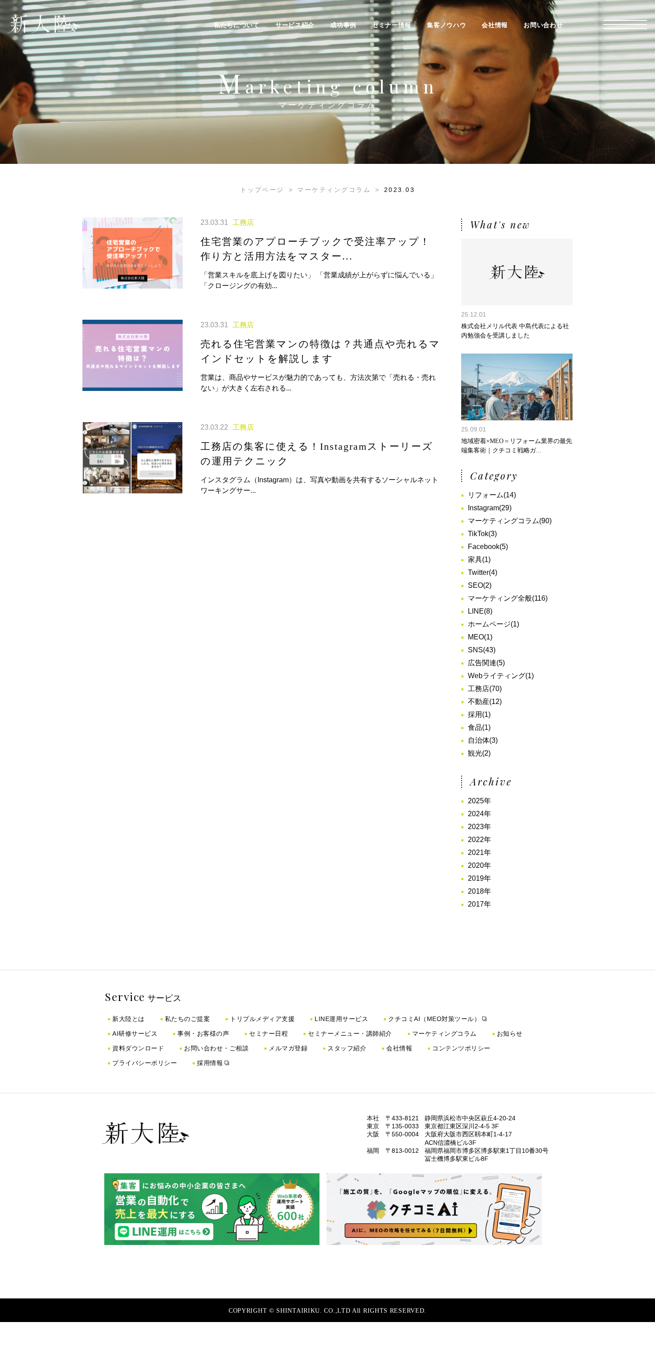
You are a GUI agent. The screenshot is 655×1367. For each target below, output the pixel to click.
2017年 (479, 904)
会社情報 (495, 24)
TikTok (478, 533)
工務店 (478, 688)
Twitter (478, 572)
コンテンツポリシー (461, 1048)
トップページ (262, 189)
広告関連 (482, 663)
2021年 (479, 852)
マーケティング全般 (500, 598)
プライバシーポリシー (144, 1062)
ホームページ (489, 624)
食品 (475, 727)
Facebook (483, 546)
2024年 (479, 814)
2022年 (479, 839)
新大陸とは (128, 1018)
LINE (476, 611)
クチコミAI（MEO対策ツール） (434, 1018)
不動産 (478, 701)
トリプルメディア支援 (262, 1018)
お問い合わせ (543, 24)
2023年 (479, 826)
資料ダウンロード (138, 1048)
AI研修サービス (134, 1033)
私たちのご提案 (187, 1018)
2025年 (479, 801)
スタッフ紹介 (347, 1048)
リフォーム (486, 495)
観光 (475, 753)
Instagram (483, 508)
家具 (475, 559)
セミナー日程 (268, 1033)
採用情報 (210, 1062)
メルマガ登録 (288, 1048)
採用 (475, 714)
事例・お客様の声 (203, 1033)
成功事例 (343, 24)
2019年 (479, 878)
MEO (476, 637)
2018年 (479, 891)
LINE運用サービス (341, 1018)
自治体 (478, 740)
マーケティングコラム (334, 189)
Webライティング (496, 675)
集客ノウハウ (446, 24)
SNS (475, 650)
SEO (475, 585)
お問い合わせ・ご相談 (216, 1048)
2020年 (479, 865)
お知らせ (510, 1033)
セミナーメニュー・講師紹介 (350, 1033)
